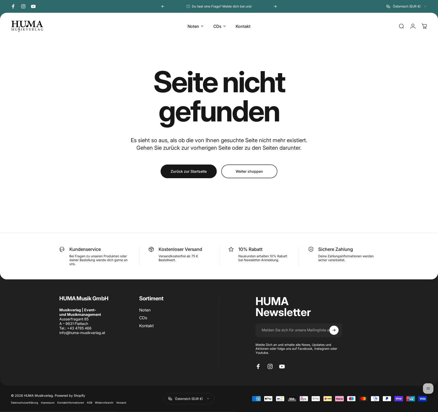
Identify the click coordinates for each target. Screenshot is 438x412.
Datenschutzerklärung (24, 402)
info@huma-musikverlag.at (82, 332)
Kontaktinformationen (70, 402)
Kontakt (146, 325)
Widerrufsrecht (104, 402)
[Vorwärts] (275, 6)
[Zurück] (163, 6)
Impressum (48, 402)
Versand (121, 402)
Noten (145, 310)
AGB (89, 402)
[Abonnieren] (334, 330)
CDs (143, 317)
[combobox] (406, 6)
